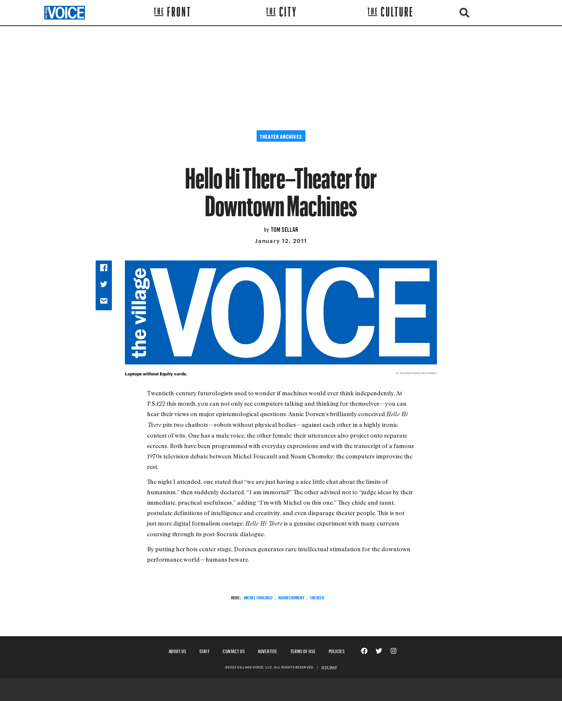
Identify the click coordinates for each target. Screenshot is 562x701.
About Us (177, 650)
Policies (337, 650)
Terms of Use (303, 650)
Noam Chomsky (291, 597)
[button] (464, 12)
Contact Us (234, 650)
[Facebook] (364, 650)
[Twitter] (378, 650)
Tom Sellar (284, 228)
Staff (204, 650)
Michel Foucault (258, 597)
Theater (317, 597)
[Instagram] (393, 650)
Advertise (267, 650)
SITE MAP (329, 667)
